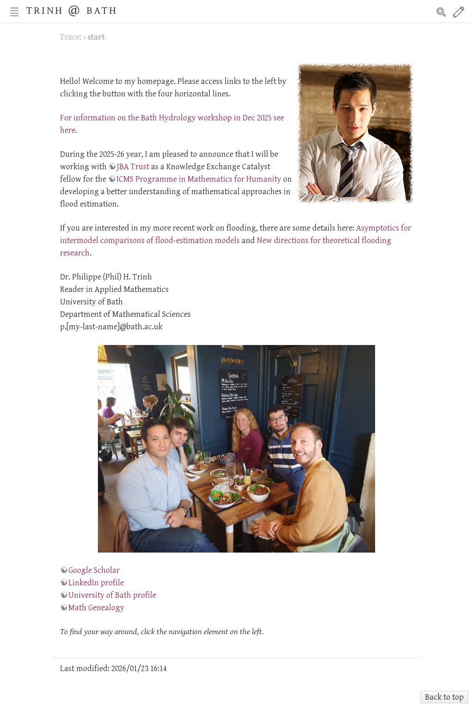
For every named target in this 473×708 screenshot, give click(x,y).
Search (441, 12)
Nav (14, 12)
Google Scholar (94, 570)
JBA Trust (133, 167)
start (96, 37)
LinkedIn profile (96, 583)
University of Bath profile (112, 595)
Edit (459, 12)
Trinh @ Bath (71, 9)
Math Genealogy (96, 608)
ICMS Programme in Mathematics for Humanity (198, 179)
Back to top (444, 697)
